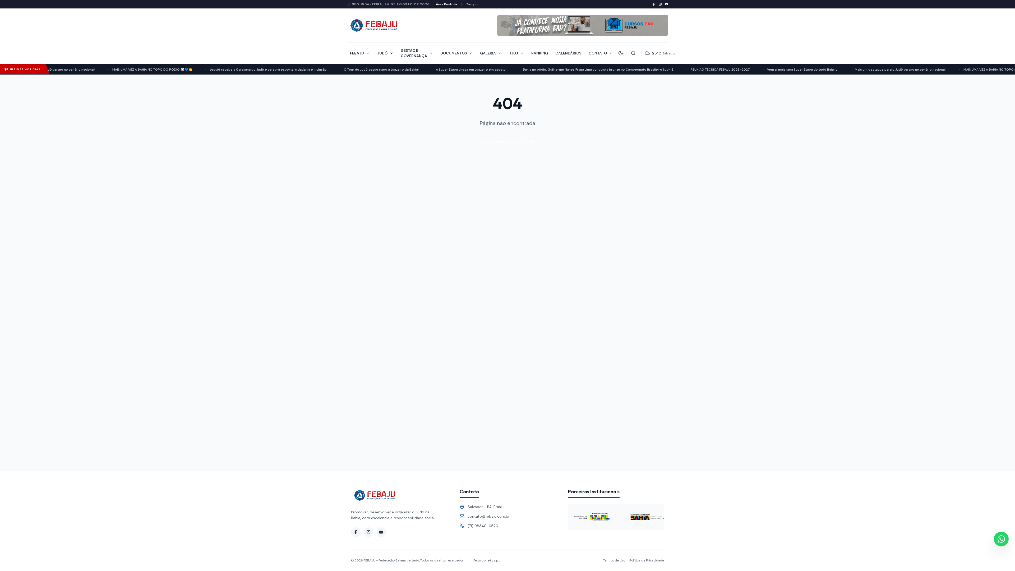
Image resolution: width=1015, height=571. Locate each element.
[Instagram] (660, 4)
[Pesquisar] (633, 53)
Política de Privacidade (646, 560)
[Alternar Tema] (620, 53)
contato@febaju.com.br (489, 516)
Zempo (472, 4)
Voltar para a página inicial (507, 141)
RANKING (539, 53)
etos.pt (494, 560)
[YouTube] (666, 4)
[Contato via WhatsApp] (1001, 540)
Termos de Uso (614, 560)
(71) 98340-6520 (483, 525)
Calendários (568, 53)
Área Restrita (446, 4)
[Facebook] (654, 4)
